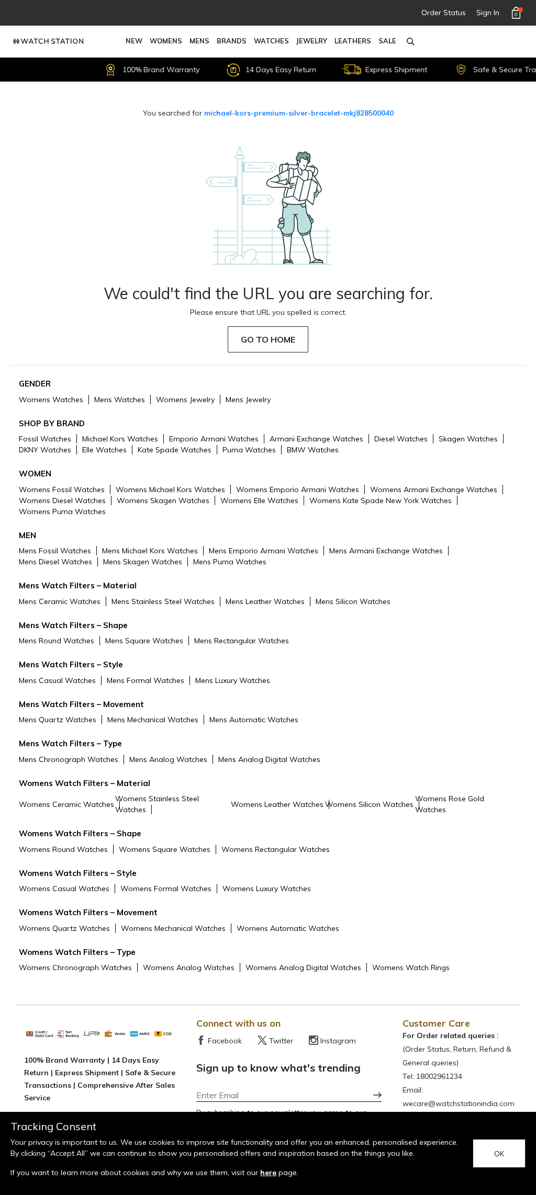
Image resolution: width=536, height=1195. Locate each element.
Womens (166, 41)
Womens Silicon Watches (369, 804)
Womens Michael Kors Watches (170, 489)
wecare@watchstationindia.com (459, 1103)
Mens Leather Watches (265, 601)
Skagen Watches (468, 438)
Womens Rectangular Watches (275, 849)
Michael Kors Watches (120, 438)
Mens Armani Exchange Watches (386, 550)
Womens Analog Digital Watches (303, 967)
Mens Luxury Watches (232, 680)
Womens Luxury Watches (266, 888)
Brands (232, 41)
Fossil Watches (45, 438)
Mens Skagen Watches (142, 561)
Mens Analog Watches (168, 759)
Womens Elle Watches (259, 500)
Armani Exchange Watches (316, 438)
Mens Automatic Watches (253, 719)
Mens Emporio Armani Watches (263, 550)
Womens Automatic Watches (288, 928)
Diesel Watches (401, 438)
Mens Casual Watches (57, 680)
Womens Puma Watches (62, 511)
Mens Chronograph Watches (68, 759)
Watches (271, 41)
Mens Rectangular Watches (241, 640)
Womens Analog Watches (188, 967)
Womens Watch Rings (411, 967)
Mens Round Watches (56, 640)
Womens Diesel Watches (62, 500)
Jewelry (311, 41)
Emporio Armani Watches (214, 438)
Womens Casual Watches (64, 888)
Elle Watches (104, 449)
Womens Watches (51, 399)
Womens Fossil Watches (62, 489)
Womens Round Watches (63, 849)
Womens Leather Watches (277, 804)
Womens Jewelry (185, 399)
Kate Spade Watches (174, 449)
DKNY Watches (45, 449)
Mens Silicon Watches (353, 601)
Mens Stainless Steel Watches (163, 601)
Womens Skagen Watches (163, 500)
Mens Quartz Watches (57, 719)
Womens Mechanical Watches (173, 928)
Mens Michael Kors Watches (150, 550)
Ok (499, 1153)
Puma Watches (249, 449)
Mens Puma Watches (229, 561)
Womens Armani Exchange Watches (433, 489)
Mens (199, 41)
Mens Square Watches (144, 640)
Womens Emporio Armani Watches (297, 489)
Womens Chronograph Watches (75, 967)
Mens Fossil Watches (55, 550)
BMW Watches (313, 449)
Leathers (352, 41)
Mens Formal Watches (145, 680)
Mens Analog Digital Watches (269, 759)
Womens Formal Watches (165, 888)
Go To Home (268, 339)
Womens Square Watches (164, 849)
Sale (387, 41)
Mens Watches (119, 399)
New (134, 41)
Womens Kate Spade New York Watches (380, 500)
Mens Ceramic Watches (59, 601)
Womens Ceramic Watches (66, 804)
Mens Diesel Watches (55, 561)
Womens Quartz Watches (64, 928)
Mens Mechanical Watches (152, 719)
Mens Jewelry (248, 399)
